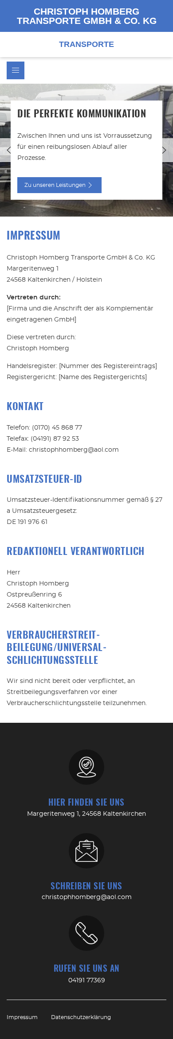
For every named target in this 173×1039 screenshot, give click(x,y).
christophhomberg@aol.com (87, 897)
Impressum (22, 1017)
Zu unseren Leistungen (55, 185)
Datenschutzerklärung (81, 1017)
